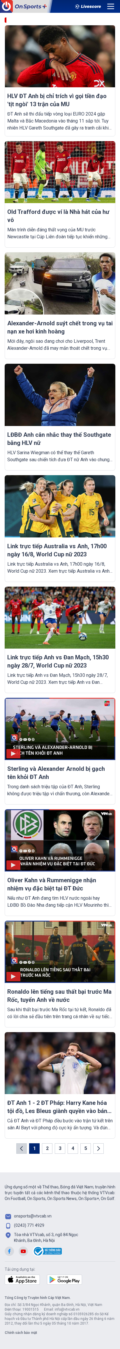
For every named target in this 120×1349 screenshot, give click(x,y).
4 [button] (73, 1148)
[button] (22, 1148)
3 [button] (60, 1148)
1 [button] (34, 1148)
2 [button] (47, 1148)
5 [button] (85, 1148)
